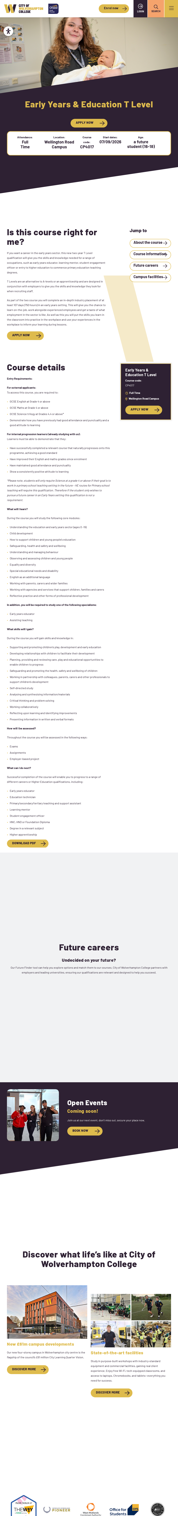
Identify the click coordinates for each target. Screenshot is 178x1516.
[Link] (150, 243)
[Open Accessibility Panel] (8, 31)
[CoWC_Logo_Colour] (23, 8)
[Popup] (171, 9)
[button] (156, 7)
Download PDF (24, 843)
